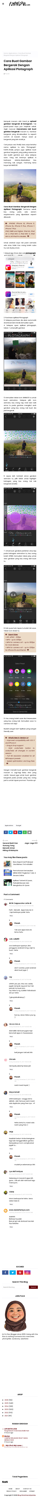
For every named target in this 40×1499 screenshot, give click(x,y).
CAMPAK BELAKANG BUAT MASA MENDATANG (16, 1439)
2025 (7, 1403)
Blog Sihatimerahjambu (27, 1495)
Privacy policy (11, 1491)
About (17, 1489)
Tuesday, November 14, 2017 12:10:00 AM (21, 1212)
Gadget (18, 825)
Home (6, 53)
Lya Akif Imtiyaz (16, 1171)
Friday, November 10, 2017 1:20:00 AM (24, 1047)
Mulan (7, 1436)
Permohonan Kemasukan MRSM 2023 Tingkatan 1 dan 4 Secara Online (24, 873)
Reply (11, 916)
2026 (7, 1400)
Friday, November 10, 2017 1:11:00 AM (25, 926)
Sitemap (32, 1491)
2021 (6, 1416)
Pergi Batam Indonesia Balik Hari (16, 1431)
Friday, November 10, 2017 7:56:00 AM (20, 1062)
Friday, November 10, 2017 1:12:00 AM (25, 964)
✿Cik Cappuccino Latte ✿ (20, 903)
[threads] (35, 1272)
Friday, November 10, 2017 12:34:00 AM (20, 1027)
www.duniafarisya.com (19, 1210)
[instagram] (27, 1272)
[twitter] (12, 1272)
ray (10, 977)
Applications (13, 53)
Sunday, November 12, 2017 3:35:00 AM (25, 1080)
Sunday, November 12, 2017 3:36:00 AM (25, 1117)
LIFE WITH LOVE (10, 1429)
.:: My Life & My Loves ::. (13, 1445)
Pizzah (7, 74)
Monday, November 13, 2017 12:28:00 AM (21, 1174)
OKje (11, 1132)
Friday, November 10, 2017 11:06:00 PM (20, 1134)
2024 (7, 1406)
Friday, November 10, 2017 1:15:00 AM (25, 1011)
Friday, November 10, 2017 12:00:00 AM (20, 941)
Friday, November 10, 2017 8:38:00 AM (20, 1095)
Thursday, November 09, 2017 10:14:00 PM (21, 906)
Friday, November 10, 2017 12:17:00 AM (20, 979)
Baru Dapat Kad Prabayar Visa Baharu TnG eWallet (23, 863)
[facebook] (5, 1272)
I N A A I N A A (14, 1024)
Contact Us (27, 1489)
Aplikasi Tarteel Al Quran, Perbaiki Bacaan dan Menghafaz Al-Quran (22, 882)
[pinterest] (20, 1272)
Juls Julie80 (14, 939)
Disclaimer (23, 1491)
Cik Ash (12, 1059)
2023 (7, 1409)
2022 (7, 1412)
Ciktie (11, 1192)
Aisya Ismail (14, 1092)
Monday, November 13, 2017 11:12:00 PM (20, 1194)
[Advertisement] (20, 31)
